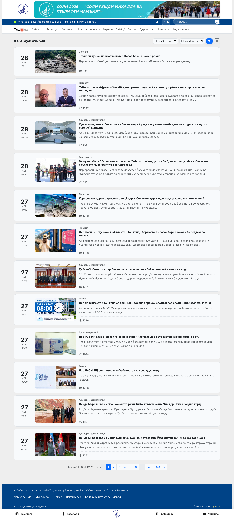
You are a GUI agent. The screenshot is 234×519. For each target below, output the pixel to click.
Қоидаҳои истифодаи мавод (103, 496)
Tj (168, 22)
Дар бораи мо (22, 496)
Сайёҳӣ (120, 29)
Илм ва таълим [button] (88, 29)
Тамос (58, 496)
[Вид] (156, 22)
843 (149, 467)
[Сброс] (217, 41)
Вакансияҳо (73, 496)
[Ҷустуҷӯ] (217, 22)
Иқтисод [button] (52, 29)
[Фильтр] (209, 41)
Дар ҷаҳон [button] (147, 29)
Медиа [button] (162, 29)
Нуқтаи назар (180, 29)
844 (157, 467)
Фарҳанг (108, 29)
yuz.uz (216, 506)
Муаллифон (42, 496)
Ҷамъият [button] (68, 29)
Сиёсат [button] (37, 29)
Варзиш (132, 29)
